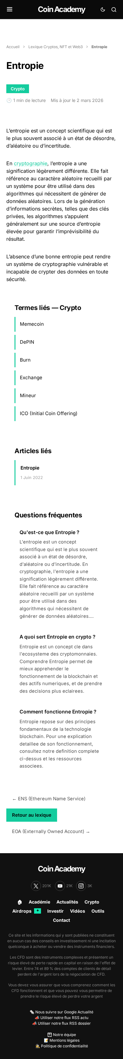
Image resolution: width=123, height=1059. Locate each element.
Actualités (67, 901)
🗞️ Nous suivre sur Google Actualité (61, 1012)
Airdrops (25, 911)
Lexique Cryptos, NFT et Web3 (55, 46)
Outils (97, 911)
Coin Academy (61, 9)
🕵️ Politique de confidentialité (61, 1046)
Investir (55, 911)
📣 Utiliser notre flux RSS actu (61, 1017)
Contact (61, 920)
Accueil (13, 46)
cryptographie (30, 163)
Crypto (92, 901)
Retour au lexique (31, 815)
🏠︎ (19, 901)
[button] (9, 9)
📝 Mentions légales (61, 1040)
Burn (25, 360)
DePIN (27, 342)
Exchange (31, 377)
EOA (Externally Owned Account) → (51, 831)
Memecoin (32, 324)
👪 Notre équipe (61, 1034)
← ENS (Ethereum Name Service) (48, 799)
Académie (39, 901)
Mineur (28, 395)
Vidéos (77, 911)
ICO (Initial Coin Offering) (49, 413)
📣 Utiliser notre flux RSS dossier (61, 1023)
